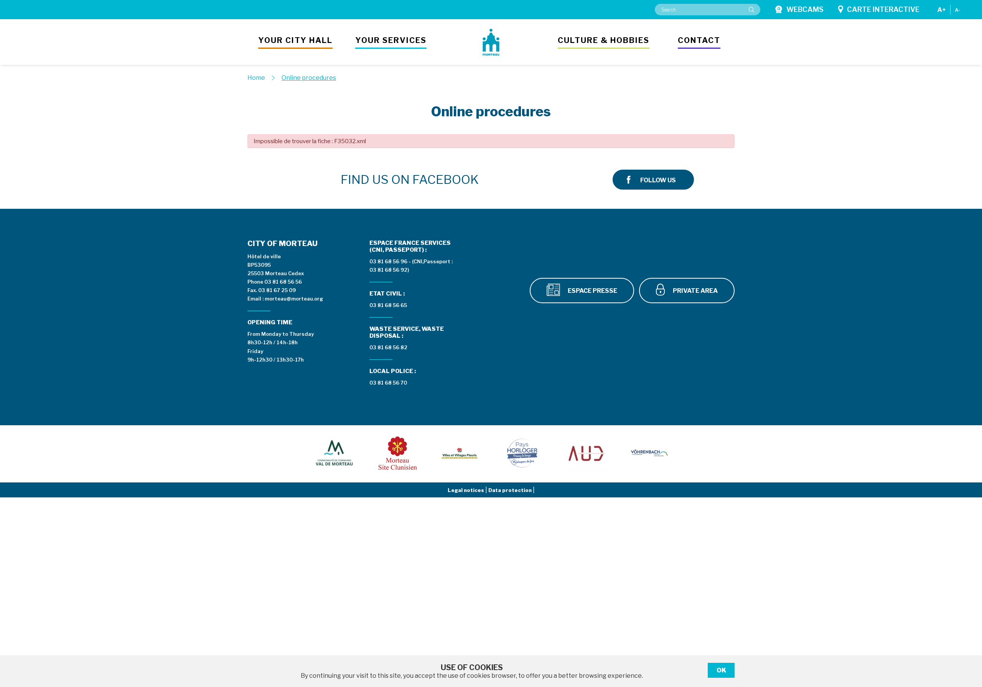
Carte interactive (883, 9)
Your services (391, 40)
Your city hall (295, 40)
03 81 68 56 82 (388, 347)
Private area (695, 290)
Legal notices (466, 490)
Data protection (510, 490)
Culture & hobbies (603, 40)
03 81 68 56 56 (283, 282)
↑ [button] (967, 641)
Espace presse (592, 290)
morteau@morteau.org (294, 299)
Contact (699, 40)
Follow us (658, 180)
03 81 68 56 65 (388, 305)
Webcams (805, 9)
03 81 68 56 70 (388, 383)
